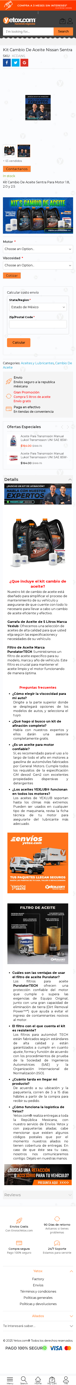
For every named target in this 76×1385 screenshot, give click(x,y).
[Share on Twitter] (15, 63)
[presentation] (62, 427)
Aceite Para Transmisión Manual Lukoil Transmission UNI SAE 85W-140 (44, 440)
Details (11, 479)
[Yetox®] (19, 21)
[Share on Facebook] (7, 63)
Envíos (38, 1285)
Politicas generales (38, 1298)
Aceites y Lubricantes (37, 363)
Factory (38, 1279)
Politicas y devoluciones (38, 1304)
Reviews (12, 1195)
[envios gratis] (38, 5)
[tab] (38, 479)
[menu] (10, 1379)
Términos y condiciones (38, 1291)
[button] (24, 151)
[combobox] (28, 31)
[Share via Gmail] (24, 63)
